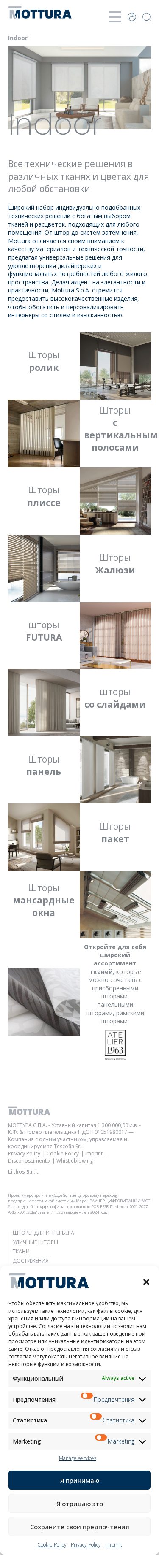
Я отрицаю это (79, 1503)
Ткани (21, 1251)
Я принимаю (79, 1480)
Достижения (31, 1260)
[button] (146, 1282)
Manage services (77, 1458)
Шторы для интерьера (43, 1232)
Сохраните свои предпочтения (79, 1527)
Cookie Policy (52, 1544)
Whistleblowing (74, 1160)
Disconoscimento (29, 1160)
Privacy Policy (86, 1544)
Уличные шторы (35, 1242)
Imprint (113, 1544)
